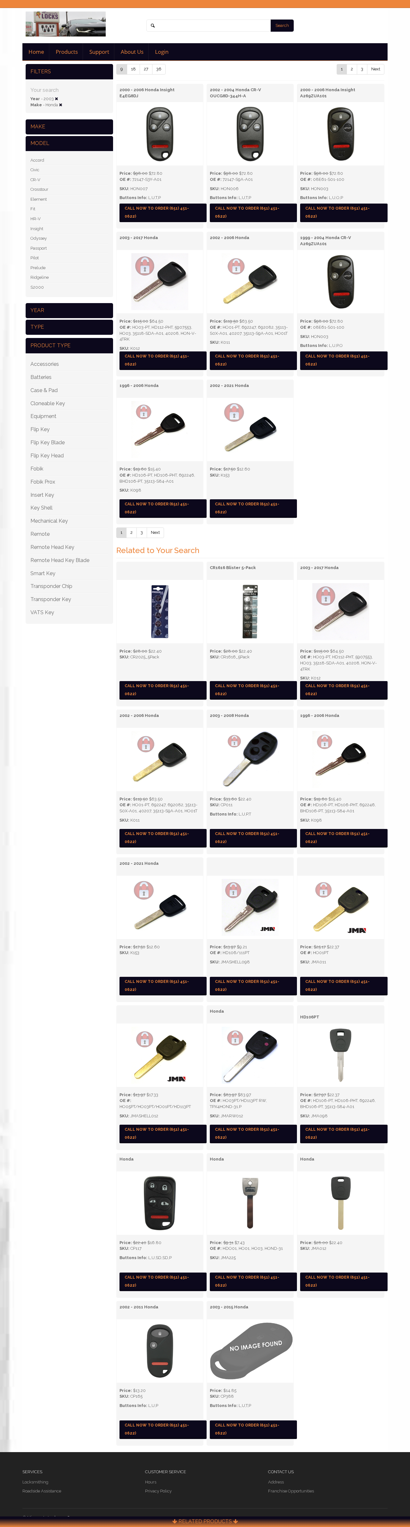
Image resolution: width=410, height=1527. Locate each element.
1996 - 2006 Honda (139, 385)
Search (282, 25)
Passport (38, 248)
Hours (150, 1482)
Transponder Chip (51, 586)
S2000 (37, 287)
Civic (34, 169)
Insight (36, 228)
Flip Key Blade (47, 442)
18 (133, 69)
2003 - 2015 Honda (229, 1307)
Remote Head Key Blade (59, 560)
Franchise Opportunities (291, 1491)
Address (276, 1482)
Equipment (43, 416)
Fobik (36, 469)
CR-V (35, 179)
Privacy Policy (158, 1491)
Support (98, 51)
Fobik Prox (42, 482)
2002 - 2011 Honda (138, 1307)
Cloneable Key (47, 403)
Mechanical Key (49, 521)
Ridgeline (39, 277)
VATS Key (42, 612)
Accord (37, 160)
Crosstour (39, 189)
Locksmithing (35, 1482)
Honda (217, 1011)
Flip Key (40, 429)
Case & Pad (44, 390)
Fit (32, 208)
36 (158, 69)
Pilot (34, 257)
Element (38, 199)
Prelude (37, 267)
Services (32, 1471)
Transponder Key (50, 599)
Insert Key (42, 495)
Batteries (41, 377)
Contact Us (281, 1471)
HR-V (35, 218)
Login (161, 51)
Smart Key (42, 573)
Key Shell (41, 508)
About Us (131, 51)
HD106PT (309, 1017)
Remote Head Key (52, 547)
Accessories (44, 364)
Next (375, 69)
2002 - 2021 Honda (229, 385)
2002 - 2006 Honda (229, 237)
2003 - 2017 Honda (138, 237)
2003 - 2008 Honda (229, 715)
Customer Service (165, 1471)
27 (146, 69)
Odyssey (38, 238)
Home (35, 51)
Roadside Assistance (41, 1491)
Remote (40, 534)
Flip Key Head (47, 456)
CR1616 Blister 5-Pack (233, 567)
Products (66, 51)
